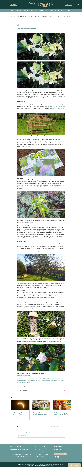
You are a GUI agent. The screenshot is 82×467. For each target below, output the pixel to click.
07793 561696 (59, 449)
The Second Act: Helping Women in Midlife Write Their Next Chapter (61, 413)
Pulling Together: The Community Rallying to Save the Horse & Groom (40, 413)
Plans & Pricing (39, 451)
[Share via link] (27, 386)
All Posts (13, 16)
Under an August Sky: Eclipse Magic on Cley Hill (20, 413)
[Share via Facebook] (18, 386)
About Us (37, 449)
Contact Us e (38, 458)
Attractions (45, 16)
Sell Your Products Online (41, 454)
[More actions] (64, 25)
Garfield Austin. (52, 465)
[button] (13, 4)
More (51, 16)
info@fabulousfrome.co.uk (62, 451)
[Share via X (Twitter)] (21, 386)
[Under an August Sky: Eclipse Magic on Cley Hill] (20, 405)
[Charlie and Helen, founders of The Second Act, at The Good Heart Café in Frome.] (62, 405)
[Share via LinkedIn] (24, 386)
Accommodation (22, 16)
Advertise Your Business (41, 452)
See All (69, 397)
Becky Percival (43, 465)
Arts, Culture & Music (34, 16)
